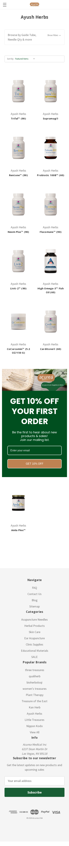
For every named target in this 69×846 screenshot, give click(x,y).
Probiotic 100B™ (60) (50, 175)
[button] (34, 37)
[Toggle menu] (4, 4)
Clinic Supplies (34, 644)
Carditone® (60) (50, 349)
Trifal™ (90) (18, 118)
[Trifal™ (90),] (18, 91)
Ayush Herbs (34, 713)
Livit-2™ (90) (18, 288)
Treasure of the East (34, 701)
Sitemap (34, 606)
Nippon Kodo (34, 726)
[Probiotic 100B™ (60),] (50, 147)
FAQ (34, 588)
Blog (35, 600)
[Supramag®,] (50, 91)
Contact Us (34, 594)
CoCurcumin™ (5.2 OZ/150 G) (18, 350)
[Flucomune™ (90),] (50, 204)
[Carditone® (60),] (50, 321)
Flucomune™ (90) (50, 231)
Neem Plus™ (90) (18, 231)
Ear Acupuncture (34, 638)
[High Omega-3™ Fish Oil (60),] (50, 261)
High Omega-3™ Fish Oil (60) (51, 290)
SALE (34, 657)
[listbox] (26, 59)
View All (34, 732)
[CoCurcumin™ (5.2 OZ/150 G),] (18, 321)
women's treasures (35, 689)
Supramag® (50, 118)
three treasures (34, 670)
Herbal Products (34, 626)
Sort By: (10, 58)
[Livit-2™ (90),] (18, 261)
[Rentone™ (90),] (18, 147)
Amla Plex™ (18, 530)
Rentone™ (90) (18, 175)
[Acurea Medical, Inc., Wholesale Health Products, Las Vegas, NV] (18, 826)
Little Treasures (34, 720)
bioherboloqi (34, 682)
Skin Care (34, 632)
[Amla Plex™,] (18, 502)
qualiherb (34, 676)
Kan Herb (34, 707)
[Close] (63, 373)
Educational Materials (34, 651)
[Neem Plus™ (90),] (18, 204)
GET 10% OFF (34, 463)
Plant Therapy (34, 695)
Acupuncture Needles (34, 619)
